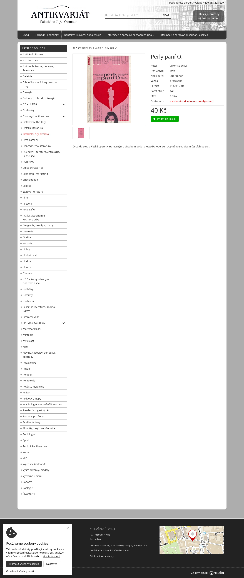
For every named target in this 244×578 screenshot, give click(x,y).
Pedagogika (29, 362)
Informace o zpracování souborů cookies (184, 35)
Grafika (27, 237)
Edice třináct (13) (33, 167)
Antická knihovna (33, 54)
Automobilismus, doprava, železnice (38, 68)
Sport (26, 440)
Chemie (27, 273)
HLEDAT (164, 15)
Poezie (27, 368)
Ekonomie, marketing (35, 173)
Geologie (28, 231)
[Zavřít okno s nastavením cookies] (68, 528)
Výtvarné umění (32, 476)
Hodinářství (30, 255)
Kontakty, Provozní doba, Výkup (82, 35)
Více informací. (51, 556)
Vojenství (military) (34, 464)
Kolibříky (28, 289)
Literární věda (31, 317)
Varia (26, 452)
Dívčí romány (30, 140)
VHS (25, 458)
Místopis (28, 334)
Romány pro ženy (33, 416)
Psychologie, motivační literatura (42, 404)
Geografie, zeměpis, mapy (38, 225)
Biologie (27, 92)
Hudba (27, 261)
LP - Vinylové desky (34, 323)
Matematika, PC (32, 329)
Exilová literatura (33, 191)
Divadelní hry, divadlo (36, 134)
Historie (27, 243)
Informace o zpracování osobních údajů (130, 35)
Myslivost (28, 341)
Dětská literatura (33, 128)
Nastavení (52, 564)
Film (25, 197)
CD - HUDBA (30, 104)
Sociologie (29, 434)
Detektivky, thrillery (34, 122)
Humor (27, 267)
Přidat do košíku (166, 118)
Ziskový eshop (199, 572)
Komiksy (28, 295)
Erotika (27, 185)
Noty (25, 346)
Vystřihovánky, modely (36, 470)
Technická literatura (35, 446)
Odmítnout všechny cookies (21, 571)
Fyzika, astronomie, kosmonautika (34, 217)
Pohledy (27, 374)
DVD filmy (28, 162)
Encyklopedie (31, 179)
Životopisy (29, 494)
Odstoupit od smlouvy (102, 556)
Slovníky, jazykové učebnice (39, 428)
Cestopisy (28, 110)
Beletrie (27, 76)
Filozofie (28, 203)
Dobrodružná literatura (37, 146)
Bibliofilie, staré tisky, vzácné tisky (40, 84)
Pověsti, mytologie (33, 386)
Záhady (27, 482)
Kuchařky (28, 301)
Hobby (27, 249)
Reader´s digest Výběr (36, 410)
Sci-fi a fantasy (31, 422)
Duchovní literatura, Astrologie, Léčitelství (41, 153)
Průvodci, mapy (32, 398)
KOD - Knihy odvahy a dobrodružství (36, 281)
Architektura (30, 60)
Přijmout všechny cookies (24, 564)
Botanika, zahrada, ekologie (39, 98)
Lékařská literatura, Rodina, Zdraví (39, 309)
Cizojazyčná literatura (36, 116)
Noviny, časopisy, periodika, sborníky (39, 354)
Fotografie (29, 209)
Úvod (26, 35)
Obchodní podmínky (46, 35)
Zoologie (28, 488)
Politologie (29, 380)
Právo (26, 392)
